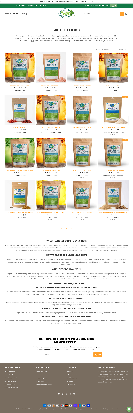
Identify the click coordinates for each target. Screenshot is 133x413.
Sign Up (76, 219)
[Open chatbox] (129, 409)
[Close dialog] (91, 186)
